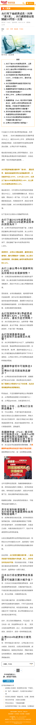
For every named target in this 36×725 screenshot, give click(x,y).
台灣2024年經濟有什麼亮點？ (17, 123)
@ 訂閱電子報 (8, 681)
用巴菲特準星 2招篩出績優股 (15, 700)
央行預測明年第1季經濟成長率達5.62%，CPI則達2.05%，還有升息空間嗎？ (18, 78)
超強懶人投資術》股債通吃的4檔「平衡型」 (19, 688)
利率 (11, 29)
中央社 (21, 29)
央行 (7, 29)
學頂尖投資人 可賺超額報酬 (14, 703)
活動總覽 (28, 713)
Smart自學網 (4, 3)
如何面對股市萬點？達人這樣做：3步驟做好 (19, 706)
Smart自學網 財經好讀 (12, 3)
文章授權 (17, 713)
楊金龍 (16, 29)
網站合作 (25, 711)
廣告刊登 (20, 711)
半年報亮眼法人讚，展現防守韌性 (9, 676)
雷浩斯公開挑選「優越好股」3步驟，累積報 (19, 696)
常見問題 (22, 713)
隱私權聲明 (10, 713)
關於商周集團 (14, 711)
